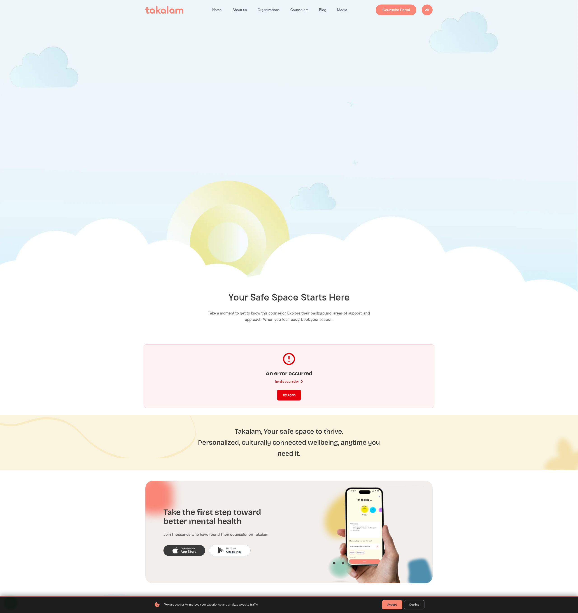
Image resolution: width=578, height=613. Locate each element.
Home (217, 10)
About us (240, 10)
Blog (322, 10)
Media (342, 10)
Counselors (299, 10)
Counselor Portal (396, 10)
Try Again (289, 395)
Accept (392, 604)
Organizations (269, 10)
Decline (414, 604)
